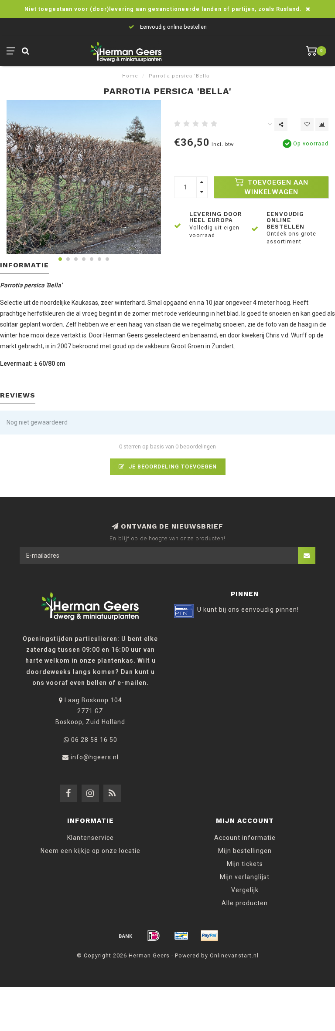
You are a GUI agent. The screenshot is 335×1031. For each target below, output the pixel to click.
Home (130, 76)
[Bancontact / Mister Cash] (181, 935)
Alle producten (245, 903)
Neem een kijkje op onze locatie (90, 850)
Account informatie (245, 837)
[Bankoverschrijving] (126, 935)
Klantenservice (90, 837)
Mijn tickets (245, 863)
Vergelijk (245, 889)
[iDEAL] (153, 935)
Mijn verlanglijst (245, 876)
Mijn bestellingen (245, 850)
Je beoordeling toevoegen (172, 466)
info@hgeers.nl (95, 757)
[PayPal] (209, 935)
